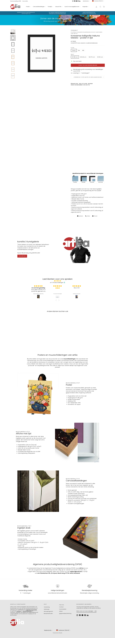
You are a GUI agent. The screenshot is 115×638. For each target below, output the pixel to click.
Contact (61, 607)
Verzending (47, 607)
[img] (57, 281)
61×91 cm (100, 57)
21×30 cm (75, 57)
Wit (83, 50)
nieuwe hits (58, 6)
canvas (100, 182)
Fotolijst (50, 6)
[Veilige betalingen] (57, 586)
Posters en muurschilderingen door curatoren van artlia (86, 33)
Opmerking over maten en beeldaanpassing (88, 77)
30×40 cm (83, 57)
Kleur (72, 47)
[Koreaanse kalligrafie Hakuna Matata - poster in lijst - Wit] (75, 168)
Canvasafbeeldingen (39, 6)
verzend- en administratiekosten (89, 43)
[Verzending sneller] (25, 586)
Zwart (74, 50)
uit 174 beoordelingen (56, 282)
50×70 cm (92, 57)
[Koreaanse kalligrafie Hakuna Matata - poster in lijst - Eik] (73, 168)
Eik (79, 50)
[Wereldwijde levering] (89, 586)
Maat (72, 54)
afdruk (60, 611)
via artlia (22, 256)
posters (19, 611)
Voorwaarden (62, 609)
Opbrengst (46, 609)
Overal (92, 182)
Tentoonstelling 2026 (15, 1)
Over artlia (25, 1)
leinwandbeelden (27, 611)
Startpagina (74, 30)
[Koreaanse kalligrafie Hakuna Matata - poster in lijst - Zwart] (71, 168)
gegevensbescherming (65, 613)
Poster (28, 6)
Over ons (61, 604)
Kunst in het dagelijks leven (72, 6)
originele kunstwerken (31, 609)
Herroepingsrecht (48, 611)
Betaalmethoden (48, 613)
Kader (83, 182)
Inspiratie (85, 6)
